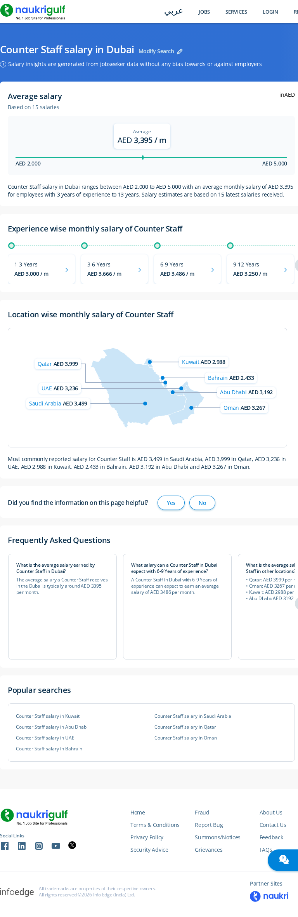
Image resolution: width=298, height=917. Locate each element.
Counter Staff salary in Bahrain (49, 749)
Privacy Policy (146, 837)
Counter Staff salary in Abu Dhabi (52, 727)
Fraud (202, 812)
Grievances (208, 849)
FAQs (266, 849)
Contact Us (273, 824)
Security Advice (149, 849)
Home (137, 812)
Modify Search (156, 51)
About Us (271, 812)
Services (236, 12)
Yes (171, 502)
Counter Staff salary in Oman (185, 738)
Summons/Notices (218, 837)
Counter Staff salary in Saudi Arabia (192, 716)
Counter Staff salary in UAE (45, 738)
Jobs (204, 12)
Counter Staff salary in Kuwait (48, 716)
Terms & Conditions (155, 824)
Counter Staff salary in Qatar (185, 727)
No (202, 502)
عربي (173, 11)
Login (270, 12)
